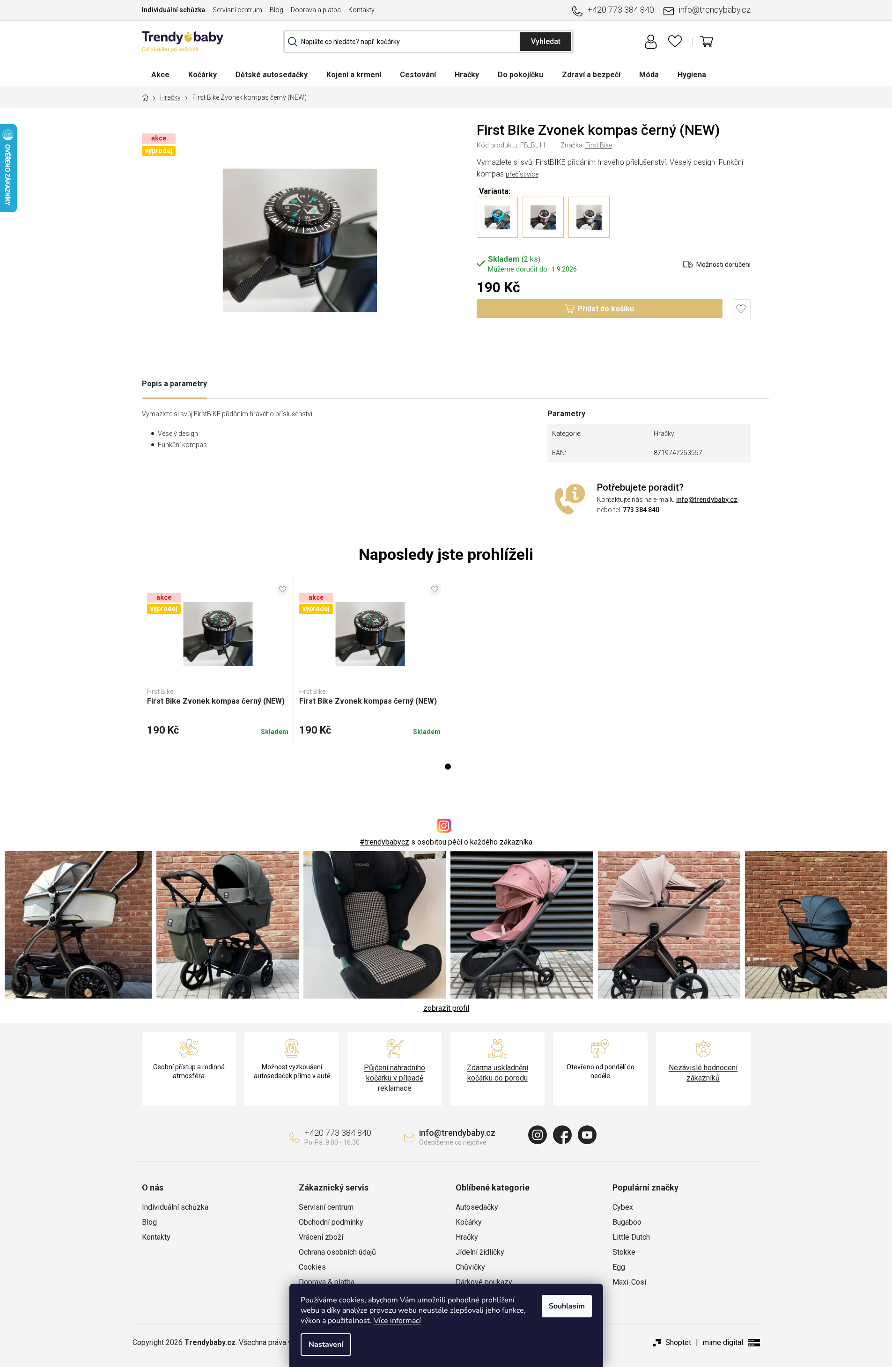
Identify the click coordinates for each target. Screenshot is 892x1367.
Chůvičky (470, 1267)
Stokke (623, 1252)
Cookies (312, 1267)
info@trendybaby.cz (714, 10)
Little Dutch (631, 1237)
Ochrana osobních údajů (337, 1252)
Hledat (545, 41)
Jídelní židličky (480, 1252)
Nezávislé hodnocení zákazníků (703, 1072)
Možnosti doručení (723, 264)
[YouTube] (587, 1134)
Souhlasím (567, 1306)
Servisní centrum (237, 10)
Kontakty (361, 10)
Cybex (622, 1207)
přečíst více (522, 174)
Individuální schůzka (173, 10)
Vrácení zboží (321, 1237)
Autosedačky (477, 1207)
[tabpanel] (218, 662)
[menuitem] (160, 74)
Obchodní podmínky (331, 1222)
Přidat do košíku (605, 308)
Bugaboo (626, 1222)
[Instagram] (537, 1134)
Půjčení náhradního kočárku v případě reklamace (394, 1078)
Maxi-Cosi (629, 1282)
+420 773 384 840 (620, 10)
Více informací (397, 1321)
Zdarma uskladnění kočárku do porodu (497, 1072)
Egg (618, 1267)
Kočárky (469, 1222)
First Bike (598, 145)
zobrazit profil (446, 1008)
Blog (276, 10)
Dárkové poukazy (484, 1282)
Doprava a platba (316, 10)
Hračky (664, 433)
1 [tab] (448, 767)
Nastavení (326, 1344)
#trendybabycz (384, 842)
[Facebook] (562, 1134)
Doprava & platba (326, 1282)
